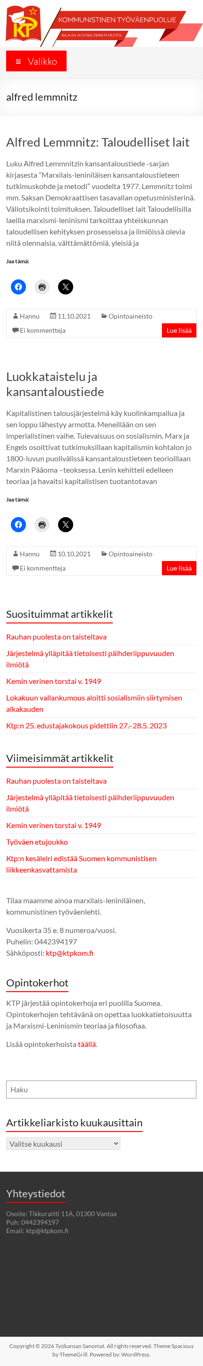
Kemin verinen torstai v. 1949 (53, 680)
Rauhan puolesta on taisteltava (56, 636)
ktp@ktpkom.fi (69, 952)
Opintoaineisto (130, 316)
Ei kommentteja (43, 330)
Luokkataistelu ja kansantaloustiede (55, 384)
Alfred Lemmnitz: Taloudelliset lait (98, 141)
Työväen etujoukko (37, 841)
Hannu (30, 316)
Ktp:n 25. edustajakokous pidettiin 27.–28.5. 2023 (86, 725)
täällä (87, 1043)
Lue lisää (179, 330)
